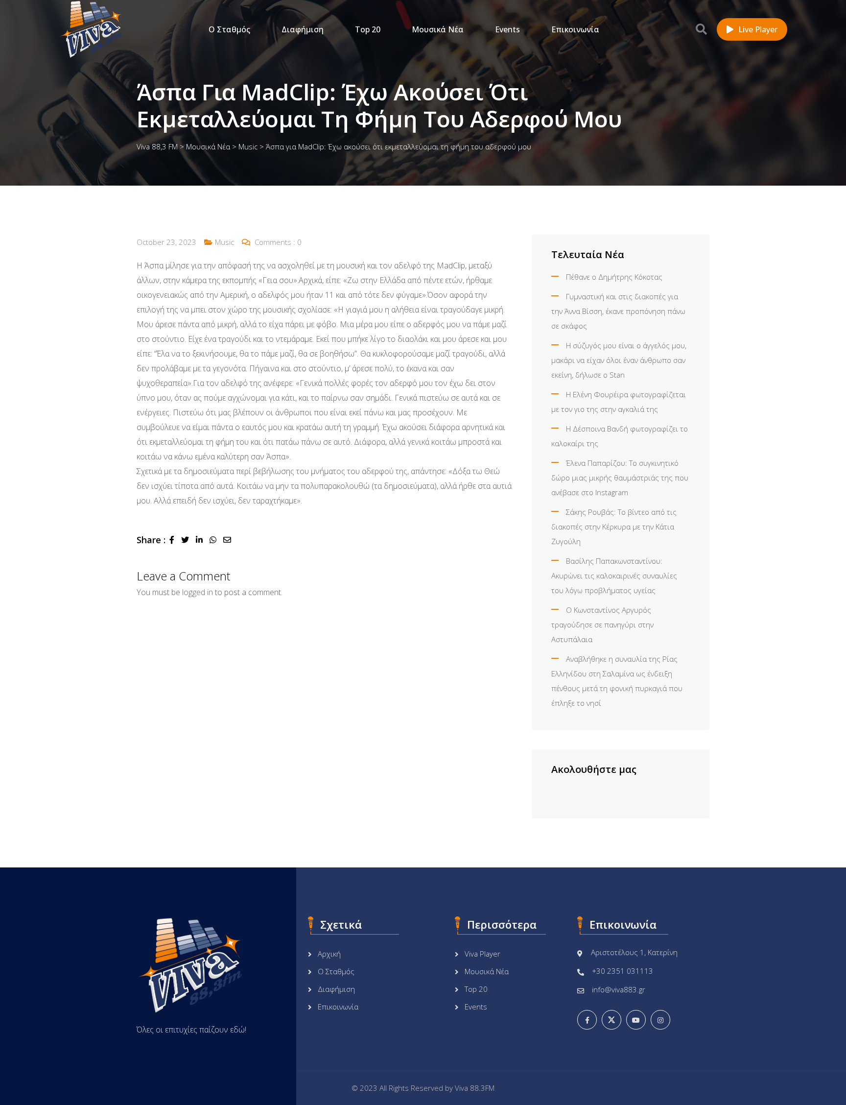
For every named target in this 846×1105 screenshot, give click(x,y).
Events (507, 29)
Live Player (757, 29)
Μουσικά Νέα (438, 29)
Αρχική (329, 954)
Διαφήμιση (303, 29)
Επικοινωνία (575, 29)
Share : (151, 540)
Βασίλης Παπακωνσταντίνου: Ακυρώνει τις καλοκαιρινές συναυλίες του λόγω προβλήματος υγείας (614, 575)
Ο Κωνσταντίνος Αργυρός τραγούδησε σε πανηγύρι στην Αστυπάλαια (602, 624)
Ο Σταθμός (229, 29)
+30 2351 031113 (622, 971)
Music (224, 242)
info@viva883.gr (618, 989)
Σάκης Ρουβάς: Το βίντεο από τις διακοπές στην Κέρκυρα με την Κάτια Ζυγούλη (614, 526)
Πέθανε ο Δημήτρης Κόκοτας (614, 277)
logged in (197, 592)
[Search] (701, 29)
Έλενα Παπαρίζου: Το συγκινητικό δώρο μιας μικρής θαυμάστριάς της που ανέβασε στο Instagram (619, 477)
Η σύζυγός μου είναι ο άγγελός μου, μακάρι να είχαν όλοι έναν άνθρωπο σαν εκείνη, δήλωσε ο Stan (618, 360)
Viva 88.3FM (474, 1088)
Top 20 (367, 29)
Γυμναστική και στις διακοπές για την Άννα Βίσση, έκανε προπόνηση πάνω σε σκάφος (618, 311)
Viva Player (482, 954)
